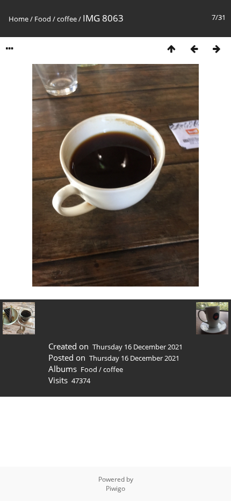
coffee (67, 19)
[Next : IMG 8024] (216, 48)
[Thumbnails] (171, 48)
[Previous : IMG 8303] (194, 48)
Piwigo (115, 488)
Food (42, 19)
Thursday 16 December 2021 (137, 347)
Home (18, 19)
